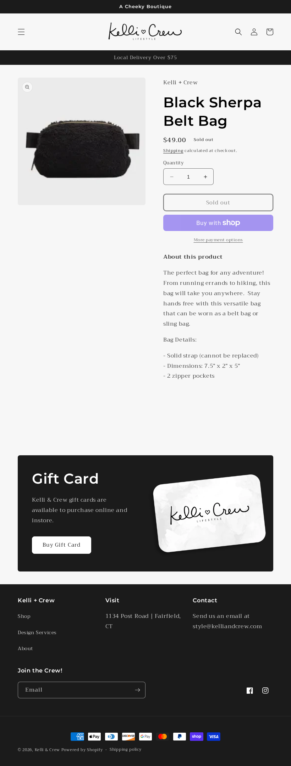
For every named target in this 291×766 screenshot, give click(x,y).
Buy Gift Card (62, 545)
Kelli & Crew (47, 750)
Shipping (173, 150)
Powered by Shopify (82, 750)
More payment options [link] (218, 240)
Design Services (37, 632)
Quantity (173, 163)
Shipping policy (126, 750)
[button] (21, 32)
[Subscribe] (137, 690)
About (25, 648)
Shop (24, 616)
